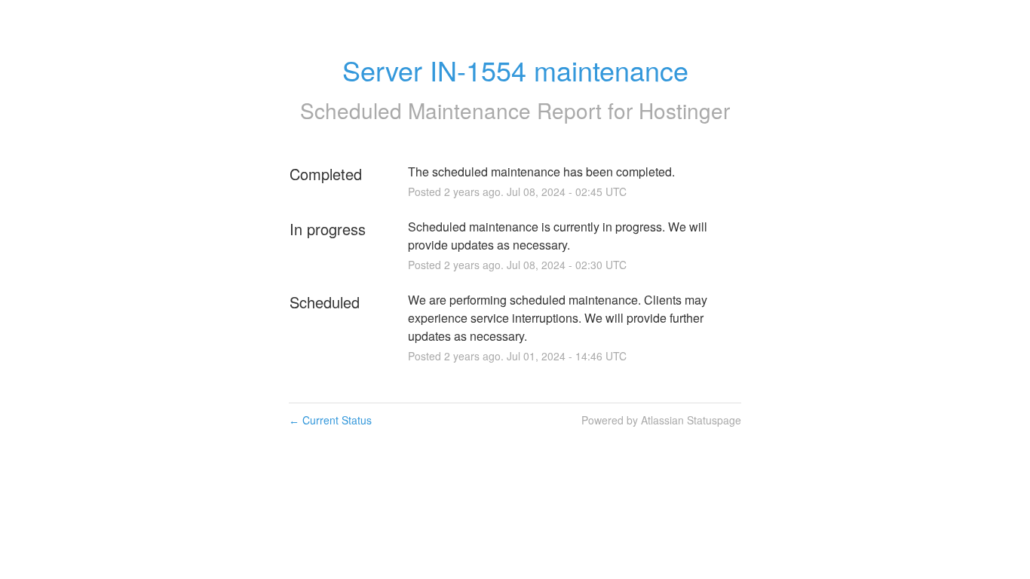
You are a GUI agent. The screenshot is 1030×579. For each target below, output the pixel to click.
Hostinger (684, 110)
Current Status (330, 419)
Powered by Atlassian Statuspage (661, 419)
